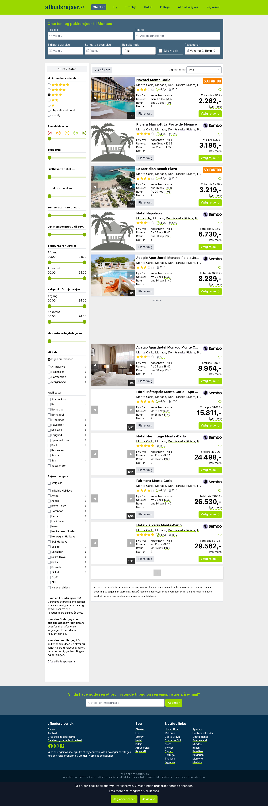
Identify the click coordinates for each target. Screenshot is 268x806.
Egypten (170, 762)
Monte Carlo (144, 85)
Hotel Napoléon (149, 213)
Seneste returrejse (98, 44)
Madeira (197, 762)
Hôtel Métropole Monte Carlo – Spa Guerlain (172, 392)
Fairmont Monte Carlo (154, 481)
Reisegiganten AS (138, 774)
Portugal (170, 755)
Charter (99, 7)
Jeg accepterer (124, 799)
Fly (115, 7)
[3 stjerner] (67, 95)
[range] (49, 138)
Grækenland (200, 740)
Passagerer (192, 44)
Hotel (148, 7)
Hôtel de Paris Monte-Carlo (159, 525)
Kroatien (198, 751)
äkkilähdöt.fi (123, 777)
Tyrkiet (169, 747)
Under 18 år (172, 729)
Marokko (198, 758)
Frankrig (200, 218)
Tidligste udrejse (59, 44)
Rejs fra (53, 30)
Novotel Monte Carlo (153, 80)
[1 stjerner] (67, 105)
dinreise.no (181, 777)
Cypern (169, 751)
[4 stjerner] (67, 90)
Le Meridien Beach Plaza (156, 169)
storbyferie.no (197, 777)
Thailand (170, 758)
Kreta (168, 744)
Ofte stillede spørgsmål (61, 661)
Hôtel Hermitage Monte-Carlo (161, 436)
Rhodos (197, 744)
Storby (130, 7)
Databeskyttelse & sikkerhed (65, 740)
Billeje (165, 7)
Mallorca (170, 733)
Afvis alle (148, 799)
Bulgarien (198, 755)
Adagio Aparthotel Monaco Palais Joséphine (172, 258)
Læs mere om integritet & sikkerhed (134, 791)
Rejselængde (130, 44)
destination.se (165, 777)
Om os (51, 729)
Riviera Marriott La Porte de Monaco (166, 124)
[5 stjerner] (67, 85)
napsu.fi (151, 777)
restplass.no (70, 777)
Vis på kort (102, 70)
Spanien (197, 729)
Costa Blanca (201, 736)
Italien (196, 747)
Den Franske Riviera (181, 85)
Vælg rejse (208, 113)
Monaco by (143, 218)
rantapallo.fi (138, 777)
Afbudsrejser (188, 7)
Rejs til (139, 30)
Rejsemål (213, 7)
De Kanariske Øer (203, 733)
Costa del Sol (173, 740)
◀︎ (95, 97)
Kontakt (52, 733)
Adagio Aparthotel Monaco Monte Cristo (169, 347)
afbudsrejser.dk (106, 777)
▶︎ (131, 97)
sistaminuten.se (87, 777)
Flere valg (145, 113)
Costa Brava (172, 736)
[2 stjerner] (67, 100)
